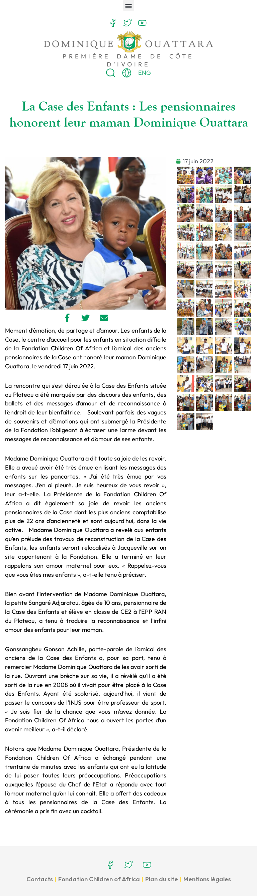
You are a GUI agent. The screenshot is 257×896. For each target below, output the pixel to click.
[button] (128, 5)
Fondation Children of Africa (99, 879)
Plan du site (161, 879)
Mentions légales (207, 879)
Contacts (39, 879)
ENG (144, 72)
